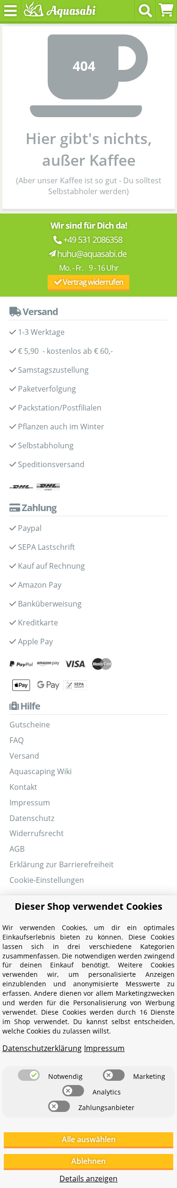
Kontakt (23, 787)
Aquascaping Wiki (40, 771)
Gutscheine (29, 724)
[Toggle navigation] (10, 10)
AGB (17, 849)
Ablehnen (88, 1161)
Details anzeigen (88, 1178)
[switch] (29, 1075)
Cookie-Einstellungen (46, 880)
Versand (24, 756)
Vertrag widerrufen (92, 282)
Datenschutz (31, 818)
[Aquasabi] (58, 10)
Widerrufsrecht (36, 833)
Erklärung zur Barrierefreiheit (61, 864)
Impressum (29, 802)
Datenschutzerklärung (42, 1048)
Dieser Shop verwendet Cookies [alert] (88, 906)
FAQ (16, 740)
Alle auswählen (89, 1139)
